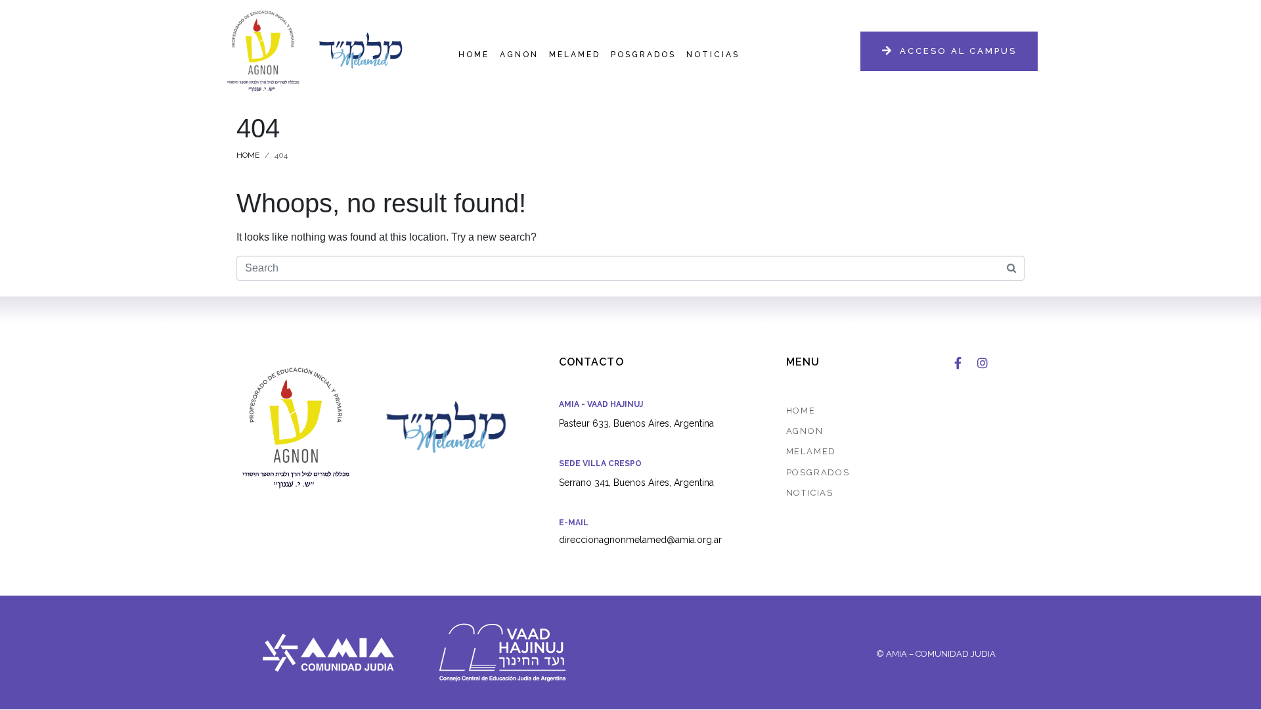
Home (473, 54)
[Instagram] (982, 363)
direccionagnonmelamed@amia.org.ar (640, 539)
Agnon (519, 54)
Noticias (713, 54)
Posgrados (643, 54)
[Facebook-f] (957, 363)
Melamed (574, 54)
